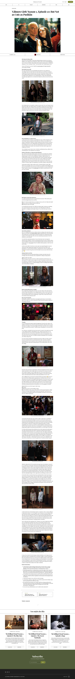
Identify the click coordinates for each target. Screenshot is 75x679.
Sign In (65, 1)
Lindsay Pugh (38, 54)
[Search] (63, 2)
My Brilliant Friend (12, 631)
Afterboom (50, 61)
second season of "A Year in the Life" (43, 66)
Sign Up (43, 662)
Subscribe (70, 1)
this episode (31, 242)
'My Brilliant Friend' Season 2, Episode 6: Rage (60, 635)
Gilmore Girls (14, 8)
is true (42, 578)
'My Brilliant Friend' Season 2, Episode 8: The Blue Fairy (15, 635)
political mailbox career (36, 233)
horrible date (36, 168)
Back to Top (65, 676)
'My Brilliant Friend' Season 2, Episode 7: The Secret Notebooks (37, 636)
